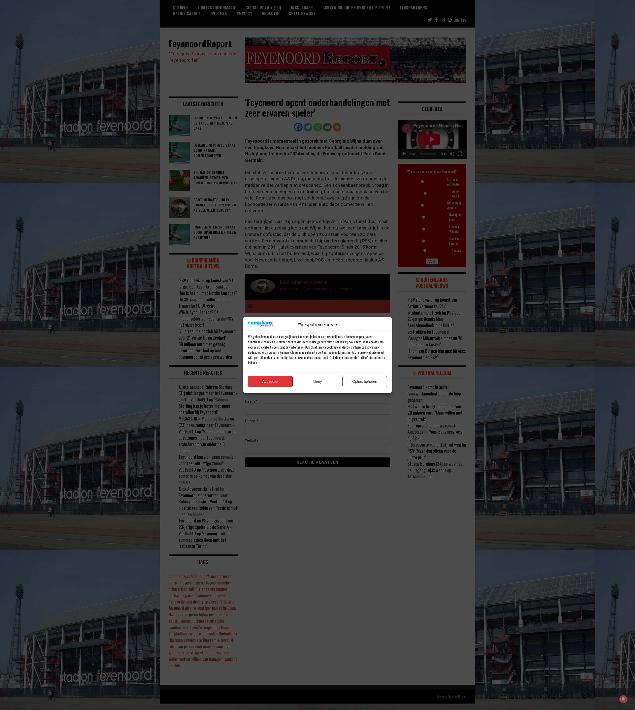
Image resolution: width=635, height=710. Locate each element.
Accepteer (270, 381)
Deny (317, 381)
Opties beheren (364, 381)
